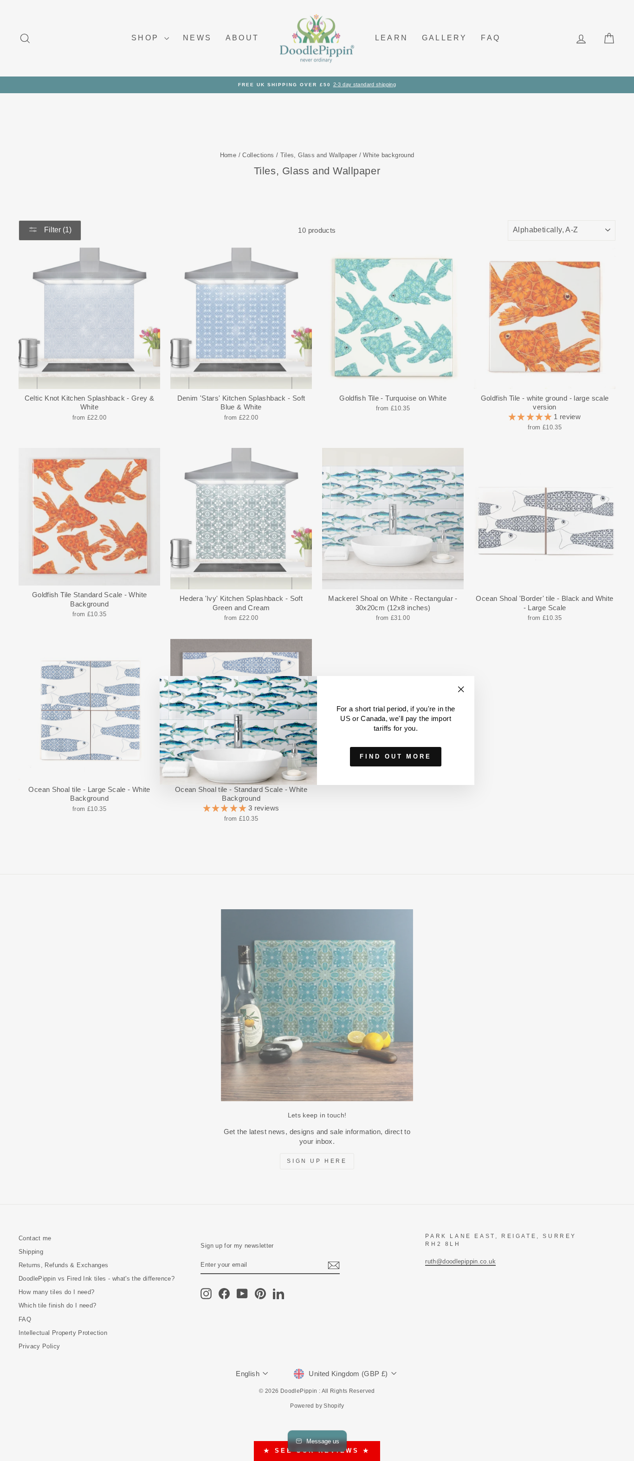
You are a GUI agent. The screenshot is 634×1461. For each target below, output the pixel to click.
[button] (615, 19)
